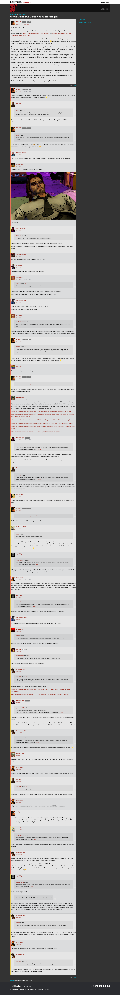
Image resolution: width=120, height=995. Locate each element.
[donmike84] (13, 579)
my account (105, 2)
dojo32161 (19, 649)
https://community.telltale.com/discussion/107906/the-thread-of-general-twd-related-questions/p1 (40, 695)
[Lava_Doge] (13, 829)
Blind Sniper (20, 438)
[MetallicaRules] (13, 255)
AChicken (19, 277)
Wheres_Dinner (21, 153)
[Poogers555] (13, 165)
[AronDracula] (13, 630)
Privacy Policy (47, 989)
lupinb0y (19, 554)
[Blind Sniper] (13, 439)
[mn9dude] (13, 266)
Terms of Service (38, 989)
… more (39, 449)
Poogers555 (20, 164)
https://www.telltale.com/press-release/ (36, 33)
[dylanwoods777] (13, 670)
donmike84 (19, 578)
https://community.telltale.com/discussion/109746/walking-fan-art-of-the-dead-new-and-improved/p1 (41, 411)
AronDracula (20, 629)
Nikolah (18, 22)
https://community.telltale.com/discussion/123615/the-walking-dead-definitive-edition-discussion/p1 (40, 420)
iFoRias (18, 366)
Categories (104, 9)
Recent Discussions (85, 22)
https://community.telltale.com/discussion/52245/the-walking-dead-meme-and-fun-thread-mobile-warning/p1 (43, 423)
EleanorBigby (20, 228)
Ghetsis (18, 103)
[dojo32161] (13, 650)
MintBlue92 (20, 397)
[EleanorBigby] (13, 229)
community (27, 2)
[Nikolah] (13, 23)
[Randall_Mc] (13, 754)
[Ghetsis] (13, 104)
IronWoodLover (21, 300)
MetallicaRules (21, 254)
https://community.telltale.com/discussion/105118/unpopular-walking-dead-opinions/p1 (36, 432)
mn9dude (19, 265)
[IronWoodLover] (13, 301)
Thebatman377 (21, 527)
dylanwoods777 (21, 669)
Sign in (12, 980)
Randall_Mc (20, 753)
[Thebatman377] (13, 528)
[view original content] (31, 384)
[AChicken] (13, 278)
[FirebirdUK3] (13, 496)
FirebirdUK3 (20, 495)
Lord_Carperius (21, 812)
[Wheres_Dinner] (13, 154)
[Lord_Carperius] (13, 813)
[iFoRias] (13, 367)
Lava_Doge (19, 828)
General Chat (26, 24)
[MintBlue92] (13, 398)
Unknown (18, 384)
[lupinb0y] (13, 555)
